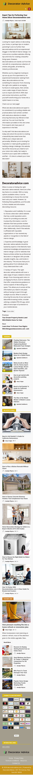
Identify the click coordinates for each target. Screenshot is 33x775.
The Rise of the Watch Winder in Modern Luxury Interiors (7, 401)
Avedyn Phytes (9, 20)
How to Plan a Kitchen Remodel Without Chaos (16, 453)
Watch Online (29, 9)
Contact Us (16, 763)
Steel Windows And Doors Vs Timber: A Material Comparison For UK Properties (7, 662)
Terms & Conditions (12, 761)
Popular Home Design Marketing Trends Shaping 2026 (7, 684)
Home (11, 758)
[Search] (25, 9)
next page (15, 104)
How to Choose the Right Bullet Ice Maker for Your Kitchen (16, 544)
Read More (7, 642)
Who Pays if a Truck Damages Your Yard (7, 673)
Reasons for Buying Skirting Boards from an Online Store (7, 650)
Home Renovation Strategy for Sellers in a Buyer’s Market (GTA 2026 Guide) (16, 514)
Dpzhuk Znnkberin (21, 348)
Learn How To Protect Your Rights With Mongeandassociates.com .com (15, 326)
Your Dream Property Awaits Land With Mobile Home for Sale (14, 317)
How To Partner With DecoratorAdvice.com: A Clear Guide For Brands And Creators (16, 574)
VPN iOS (19, 302)
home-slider (10, 311)
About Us (23, 761)
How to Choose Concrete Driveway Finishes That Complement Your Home (16, 484)
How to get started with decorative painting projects (7, 378)
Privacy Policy (18, 758)
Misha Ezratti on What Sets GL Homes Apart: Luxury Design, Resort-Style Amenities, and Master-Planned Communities (7, 367)
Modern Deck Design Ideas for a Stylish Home (7, 356)
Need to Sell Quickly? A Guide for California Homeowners (7, 390)
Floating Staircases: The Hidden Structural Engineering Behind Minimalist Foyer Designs (7, 344)
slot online (6, 747)
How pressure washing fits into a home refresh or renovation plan (16, 612)
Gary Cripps (19, 381)
